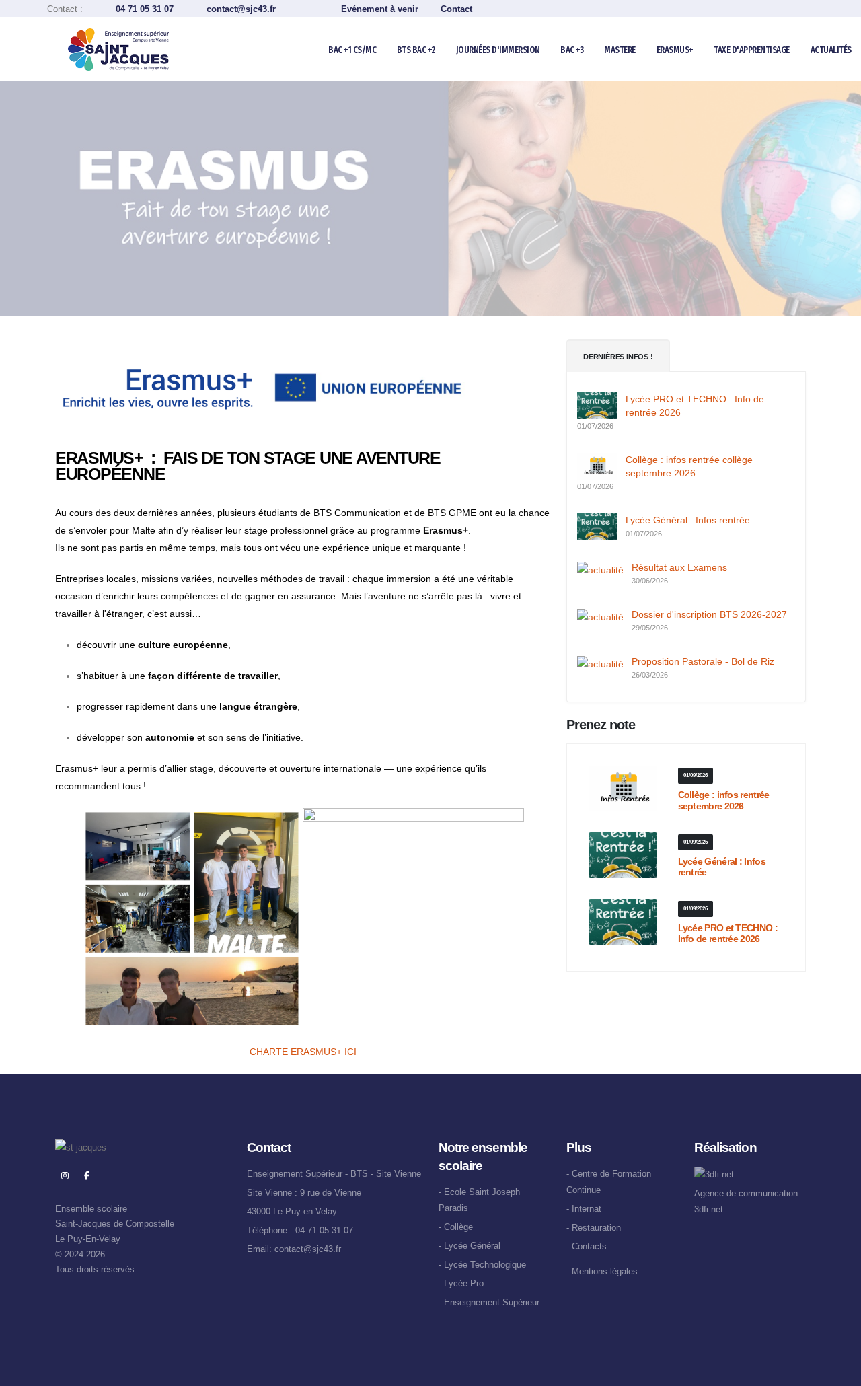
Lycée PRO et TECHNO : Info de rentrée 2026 (728, 933)
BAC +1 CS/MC (352, 50)
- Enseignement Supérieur (489, 1302)
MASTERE (620, 50)
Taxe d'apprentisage (752, 50)
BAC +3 (571, 50)
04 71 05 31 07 (145, 9)
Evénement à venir (379, 9)
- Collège (456, 1227)
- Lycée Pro (461, 1283)
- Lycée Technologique (482, 1265)
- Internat (583, 1209)
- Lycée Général (469, 1246)
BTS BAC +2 (416, 50)
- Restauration (593, 1228)
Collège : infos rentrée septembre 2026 (724, 800)
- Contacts (586, 1246)
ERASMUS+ (675, 50)
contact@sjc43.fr (257, 9)
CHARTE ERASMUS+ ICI (303, 1051)
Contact (456, 9)
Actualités (831, 50)
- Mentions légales (602, 1271)
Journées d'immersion (498, 50)
